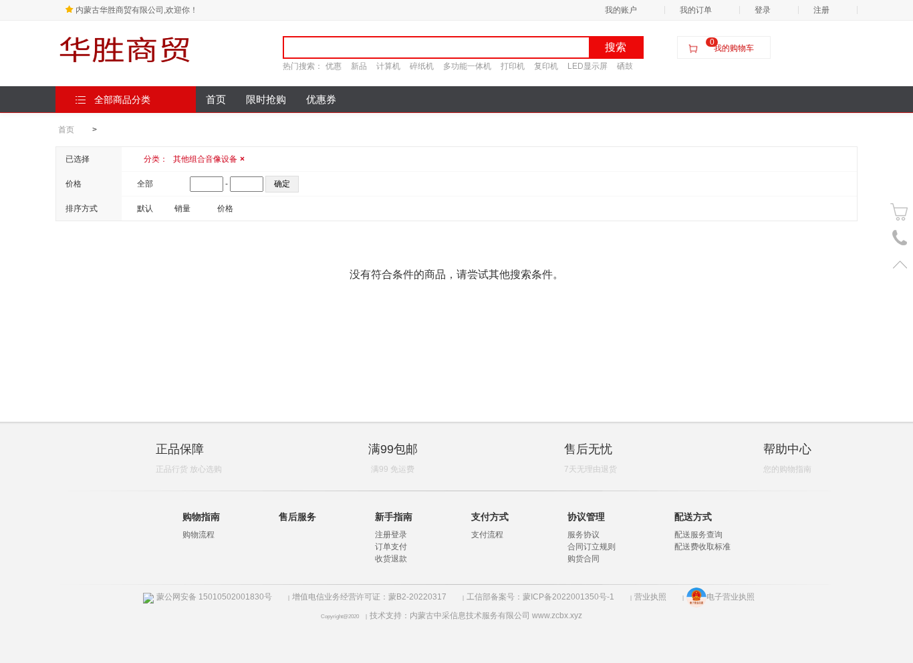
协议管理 (586, 516)
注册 (821, 10)
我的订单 (696, 10)
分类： (194, 159)
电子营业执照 (730, 597)
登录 (763, 10)
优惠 (333, 66)
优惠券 (321, 99)
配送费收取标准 (702, 546)
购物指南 (201, 516)
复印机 (546, 66)
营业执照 (650, 597)
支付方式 (490, 516)
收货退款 (391, 558)
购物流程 (198, 534)
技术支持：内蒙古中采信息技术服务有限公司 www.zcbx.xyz (476, 615)
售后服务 (297, 516)
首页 (216, 99)
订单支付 (391, 546)
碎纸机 (422, 66)
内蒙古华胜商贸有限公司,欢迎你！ (137, 10)
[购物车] (900, 212)
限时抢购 (266, 99)
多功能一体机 (467, 66)
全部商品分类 (122, 99)
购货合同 (583, 558)
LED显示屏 (587, 66)
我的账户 (621, 10)
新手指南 (393, 516)
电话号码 (900, 238)
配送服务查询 (698, 534)
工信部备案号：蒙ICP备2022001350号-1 (540, 597)
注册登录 (391, 534)
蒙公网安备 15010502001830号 (214, 597)
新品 (359, 66)
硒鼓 (625, 66)
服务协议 (583, 534)
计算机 (388, 66)
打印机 (513, 66)
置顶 (900, 264)
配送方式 (693, 516)
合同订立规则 (591, 546)
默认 (145, 208)
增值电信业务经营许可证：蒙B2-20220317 (369, 597)
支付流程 (487, 534)
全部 (145, 183)
